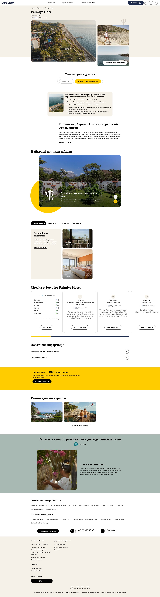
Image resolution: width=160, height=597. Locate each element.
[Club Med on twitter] (82, 588)
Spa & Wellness (51, 509)
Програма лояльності (38, 547)
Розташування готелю (39, 358)
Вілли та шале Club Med (81, 505)
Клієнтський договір (61, 547)
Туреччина (40, 8)
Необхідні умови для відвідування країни (45, 352)
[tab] (39, 223)
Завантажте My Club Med (39, 544)
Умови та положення (41, 592)
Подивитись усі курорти (80, 426)
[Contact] (156, 3)
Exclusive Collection (88, 3)
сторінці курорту (89, 113)
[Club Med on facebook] (78, 588)
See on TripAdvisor (80, 327)
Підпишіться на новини (48, 531)
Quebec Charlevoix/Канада (39, 523)
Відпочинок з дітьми (98, 505)
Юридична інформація (72, 592)
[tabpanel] (80, 184)
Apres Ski (121, 505)
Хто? (69, 81)
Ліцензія (57, 550)
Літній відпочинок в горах (39, 505)
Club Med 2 (111, 505)
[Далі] (116, 201)
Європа (33, 8)
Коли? (64, 81)
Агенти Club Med (36, 571)
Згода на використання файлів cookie (113, 592)
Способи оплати (59, 544)
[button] (63, 41)
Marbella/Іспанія (106, 519)
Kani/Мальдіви (119, 519)
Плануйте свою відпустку (87, 81)
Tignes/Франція (78, 519)
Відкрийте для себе (68, 3)
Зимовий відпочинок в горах (60, 505)
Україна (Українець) (40, 581)
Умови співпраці (36, 568)
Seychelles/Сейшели (52, 519)
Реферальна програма (38, 550)
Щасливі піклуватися (38, 557)
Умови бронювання (56, 592)
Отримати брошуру (42, 381)
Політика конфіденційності (90, 592)
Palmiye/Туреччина (37, 519)
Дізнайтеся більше (65, 142)
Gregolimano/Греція (91, 519)
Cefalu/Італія (66, 519)
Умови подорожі (36, 560)
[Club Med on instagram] (72, 588)
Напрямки (51, 3)
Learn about (47, 327)
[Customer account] (151, 3)
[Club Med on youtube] (88, 588)
